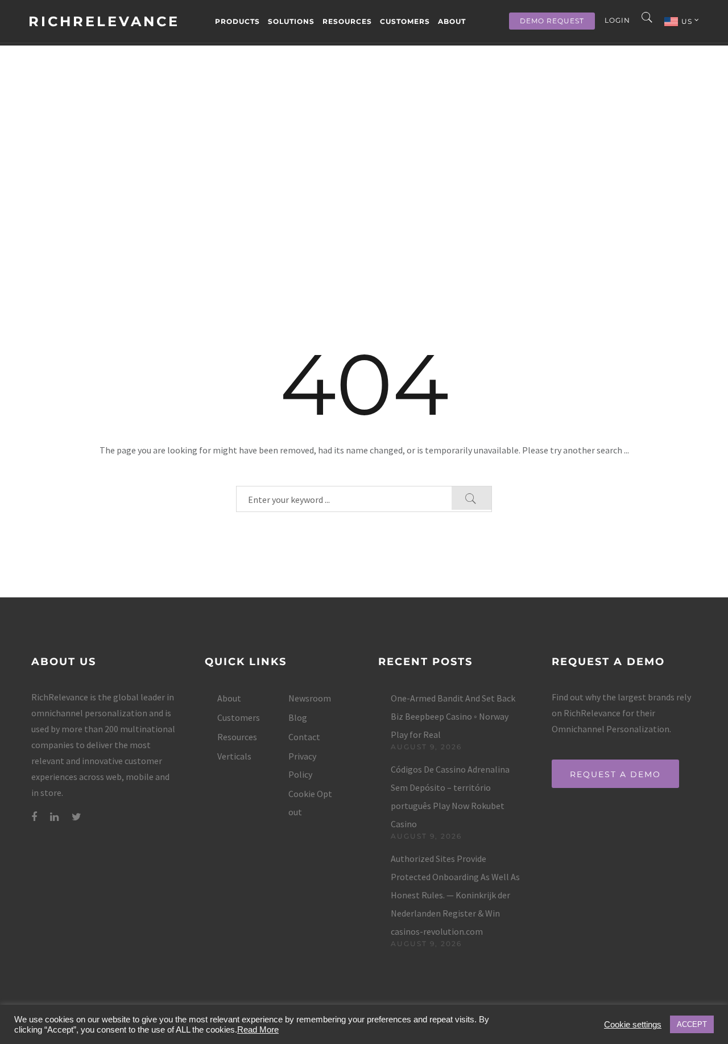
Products (237, 21)
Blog (297, 717)
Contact (304, 736)
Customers (405, 21)
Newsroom (309, 698)
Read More (258, 1029)
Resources (347, 21)
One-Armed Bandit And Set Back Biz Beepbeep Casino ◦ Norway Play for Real (453, 716)
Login (617, 20)
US (687, 21)
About (452, 21)
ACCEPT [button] (692, 1024)
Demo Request (552, 20)
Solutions (291, 21)
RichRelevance (104, 21)
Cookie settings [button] (632, 1024)
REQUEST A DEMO (615, 774)
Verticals (234, 756)
